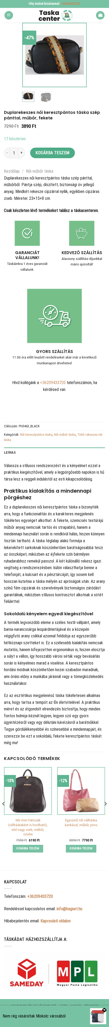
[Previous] (30, 55)
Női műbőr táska (39, 171)
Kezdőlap (12, 171)
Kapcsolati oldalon (55, 920)
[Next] (79, 55)
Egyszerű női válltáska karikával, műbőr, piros (81, 822)
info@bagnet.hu (69, 908)
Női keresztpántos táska (36, 435)
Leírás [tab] (10, 452)
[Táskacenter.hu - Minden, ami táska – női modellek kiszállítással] (54, 15)
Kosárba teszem (52, 152)
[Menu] (8, 15)
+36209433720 (70, 4)
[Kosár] (100, 15)
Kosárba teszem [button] (27, 848)
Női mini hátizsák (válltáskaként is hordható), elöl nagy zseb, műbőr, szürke (28, 827)
